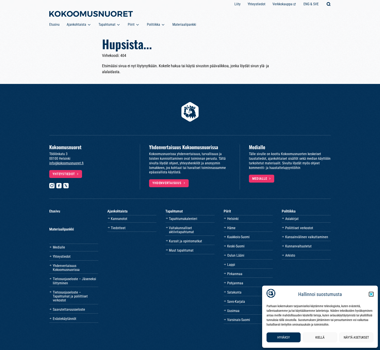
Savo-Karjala (236, 301)
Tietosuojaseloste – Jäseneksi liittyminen (74, 281)
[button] (371, 294)
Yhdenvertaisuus (166, 183)
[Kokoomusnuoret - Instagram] (52, 186)
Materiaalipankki (184, 24)
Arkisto (290, 255)
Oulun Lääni (235, 255)
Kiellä (320, 337)
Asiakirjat (292, 219)
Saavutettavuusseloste (69, 309)
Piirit (131, 24)
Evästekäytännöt (64, 319)
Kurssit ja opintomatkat (185, 241)
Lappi (231, 265)
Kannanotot (119, 219)
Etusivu (54, 24)
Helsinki (233, 219)
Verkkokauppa (282, 4)
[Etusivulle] (91, 14)
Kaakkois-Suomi (238, 237)
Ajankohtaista (76, 24)
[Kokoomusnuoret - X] (66, 186)
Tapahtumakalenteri (183, 219)
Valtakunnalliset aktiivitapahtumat (181, 230)
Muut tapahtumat (181, 250)
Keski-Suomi (236, 246)
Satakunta (234, 292)
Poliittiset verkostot (299, 228)
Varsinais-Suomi (238, 320)
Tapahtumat (107, 24)
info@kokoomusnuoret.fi (66, 163)
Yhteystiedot (256, 4)
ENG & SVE (311, 4)
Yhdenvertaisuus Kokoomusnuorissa (66, 268)
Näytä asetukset (356, 337)
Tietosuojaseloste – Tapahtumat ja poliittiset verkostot (70, 296)
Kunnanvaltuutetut (298, 246)
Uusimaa (233, 311)
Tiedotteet (118, 228)
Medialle (259, 179)
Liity (237, 4)
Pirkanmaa (234, 274)
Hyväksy (283, 337)
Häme (231, 228)
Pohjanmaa (235, 283)
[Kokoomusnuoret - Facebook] (59, 186)
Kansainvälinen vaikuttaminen (306, 237)
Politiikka (153, 24)
